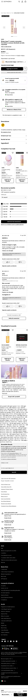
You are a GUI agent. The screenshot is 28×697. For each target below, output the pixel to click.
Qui (1, 653)
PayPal (18, 55)
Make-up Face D (4, 496)
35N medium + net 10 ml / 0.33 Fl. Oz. (17, 435)
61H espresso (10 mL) (16, 418)
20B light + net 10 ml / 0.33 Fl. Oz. (16, 424)
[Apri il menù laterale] (2, 2)
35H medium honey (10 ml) (16, 410)
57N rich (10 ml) (7, 417)
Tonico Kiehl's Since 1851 (6, 486)
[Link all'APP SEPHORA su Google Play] (6, 648)
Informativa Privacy (14, 453)
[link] (14, 221)
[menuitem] (22, 1)
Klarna (22, 55)
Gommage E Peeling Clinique (7, 489)
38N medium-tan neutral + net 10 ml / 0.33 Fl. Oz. (13, 438)
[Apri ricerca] (19, 2)
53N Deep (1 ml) (12, 409)
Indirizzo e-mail (4, 462)
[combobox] (14, 197)
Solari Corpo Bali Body (5, 498)
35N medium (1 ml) (14, 407)
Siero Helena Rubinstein (6, 501)
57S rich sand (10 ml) (18, 417)
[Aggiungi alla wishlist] (13, 153)
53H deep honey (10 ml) (9, 415)
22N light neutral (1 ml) (13, 406)
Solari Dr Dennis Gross (5, 484)
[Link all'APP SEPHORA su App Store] (14, 648)
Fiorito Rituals (4, 491)
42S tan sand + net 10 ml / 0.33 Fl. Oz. (10, 440)
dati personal (12, 454)
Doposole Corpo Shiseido (6, 503)
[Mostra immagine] (13, 26)
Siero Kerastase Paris (5, 494)
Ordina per (3, 194)
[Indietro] (4, 27)
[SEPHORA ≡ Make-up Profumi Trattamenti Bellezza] (7, 1)
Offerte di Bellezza (23, 652)
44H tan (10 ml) (20, 412)
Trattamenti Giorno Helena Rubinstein (8, 506)
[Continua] (24, 27)
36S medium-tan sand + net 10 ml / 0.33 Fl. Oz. (13, 437)
